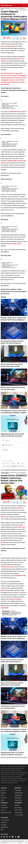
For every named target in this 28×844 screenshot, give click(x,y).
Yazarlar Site (4, 822)
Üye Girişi (3, 790)
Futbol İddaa (18, 790)
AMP (2, 829)
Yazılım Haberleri (4, 473)
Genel (2, 9)
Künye (2, 795)
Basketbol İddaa (19, 792)
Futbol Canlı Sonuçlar (6, 812)
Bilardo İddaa (18, 797)
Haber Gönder (18, 810)
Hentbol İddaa (18, 795)
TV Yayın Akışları (19, 815)
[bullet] (14, 463)
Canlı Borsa (3, 805)
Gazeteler (17, 805)
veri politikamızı (19, 841)
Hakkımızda (3, 797)
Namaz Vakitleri (18, 812)
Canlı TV (3, 810)
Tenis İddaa (3, 824)
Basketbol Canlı (4, 827)
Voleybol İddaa (18, 800)
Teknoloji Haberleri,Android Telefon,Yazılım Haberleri (13, 8)
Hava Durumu (18, 807)
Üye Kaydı (3, 792)
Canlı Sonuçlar (4, 807)
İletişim (2, 800)
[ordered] (12, 463)
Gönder (14, 466)
